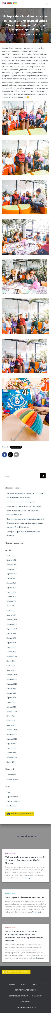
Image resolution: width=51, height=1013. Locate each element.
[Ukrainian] (15, 3)
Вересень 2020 (12, 629)
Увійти (9, 792)
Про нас (22, 984)
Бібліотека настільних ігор (25, 990)
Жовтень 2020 (11, 624)
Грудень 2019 (11, 670)
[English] (3, 3)
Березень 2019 (12, 711)
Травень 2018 (11, 748)
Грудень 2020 (11, 615)
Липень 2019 (11, 693)
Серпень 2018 (11, 743)
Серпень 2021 (11, 578)
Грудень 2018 (11, 725)
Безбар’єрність (25, 1002)
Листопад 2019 (12, 675)
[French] (6, 3)
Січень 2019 (11, 721)
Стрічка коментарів (13, 801)
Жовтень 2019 (11, 679)
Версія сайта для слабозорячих (21, 814)
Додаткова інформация (18, 996)
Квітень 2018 (11, 753)
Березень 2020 (12, 656)
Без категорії (16, 447)
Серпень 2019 (11, 688)
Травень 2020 (11, 647)
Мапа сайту (37, 996)
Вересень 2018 (12, 739)
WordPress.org (11, 806)
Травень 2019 (11, 702)
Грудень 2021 (11, 560)
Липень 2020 (11, 638)
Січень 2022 (11, 555)
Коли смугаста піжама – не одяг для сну (21, 502)
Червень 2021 (11, 587)
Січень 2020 (11, 665)
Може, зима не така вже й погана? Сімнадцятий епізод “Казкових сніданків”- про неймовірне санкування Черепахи (24, 510)
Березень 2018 (12, 757)
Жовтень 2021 (11, 569)
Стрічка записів (12, 797)
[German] (9, 3)
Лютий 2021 (11, 606)
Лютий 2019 (11, 716)
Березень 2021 (12, 601)
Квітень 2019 (11, 707)
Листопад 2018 (12, 730)
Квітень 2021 (11, 597)
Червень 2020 (11, 643)
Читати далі (28, 878)
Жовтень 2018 (11, 734)
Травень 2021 (11, 592)
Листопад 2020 (12, 620)
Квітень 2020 (11, 652)
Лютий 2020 (11, 661)
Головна (12, 984)
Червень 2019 (11, 698)
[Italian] (12, 3)
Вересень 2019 (12, 684)
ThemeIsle (32, 1007)
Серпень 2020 (11, 633)
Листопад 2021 (12, 565)
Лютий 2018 (11, 762)
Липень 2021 (11, 583)
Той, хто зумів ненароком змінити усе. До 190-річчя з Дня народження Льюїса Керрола (25, 860)
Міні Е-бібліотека (13, 779)
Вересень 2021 (12, 574)
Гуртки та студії (36, 984)
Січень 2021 (11, 610)
